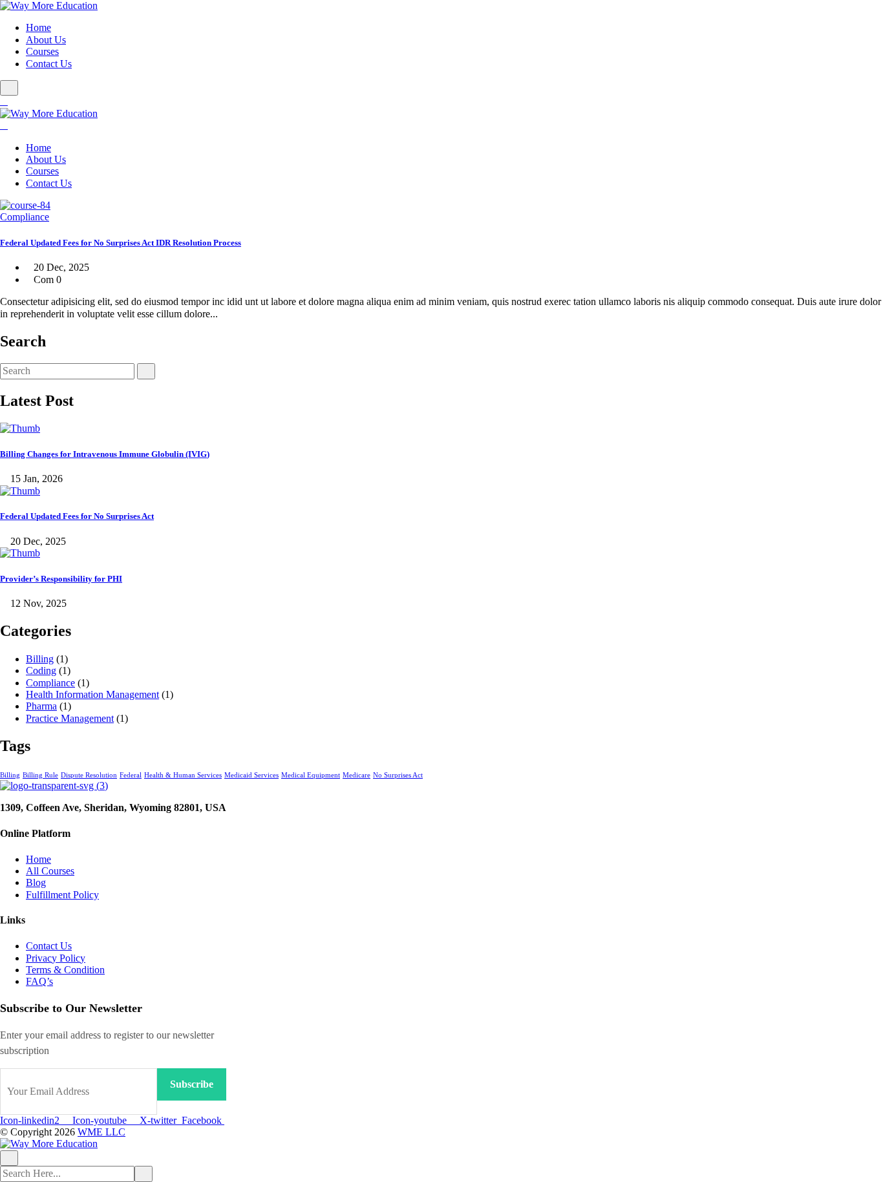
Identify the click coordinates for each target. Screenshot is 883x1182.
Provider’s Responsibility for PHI (61, 579)
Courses (42, 51)
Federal (131, 775)
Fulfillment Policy (62, 894)
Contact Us (49, 63)
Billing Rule (40, 775)
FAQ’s (39, 981)
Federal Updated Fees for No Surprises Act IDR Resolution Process (120, 243)
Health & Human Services (183, 775)
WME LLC (101, 1131)
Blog (36, 882)
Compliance (24, 216)
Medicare (356, 775)
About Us (46, 39)
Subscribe (191, 1084)
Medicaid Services (251, 775)
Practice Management (70, 718)
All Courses (50, 870)
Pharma (41, 706)
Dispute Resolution (89, 775)
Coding (41, 670)
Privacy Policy (55, 958)
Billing (40, 658)
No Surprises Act (398, 775)
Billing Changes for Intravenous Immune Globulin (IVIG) (104, 454)
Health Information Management (92, 694)
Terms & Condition (65, 969)
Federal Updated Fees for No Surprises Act (77, 516)
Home (38, 27)
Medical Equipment (310, 775)
